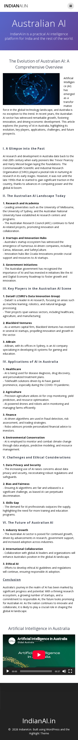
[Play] (8, 671)
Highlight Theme (39, 733)
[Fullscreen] (70, 671)
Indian (16, 6)
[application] (39, 654)
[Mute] (64, 671)
